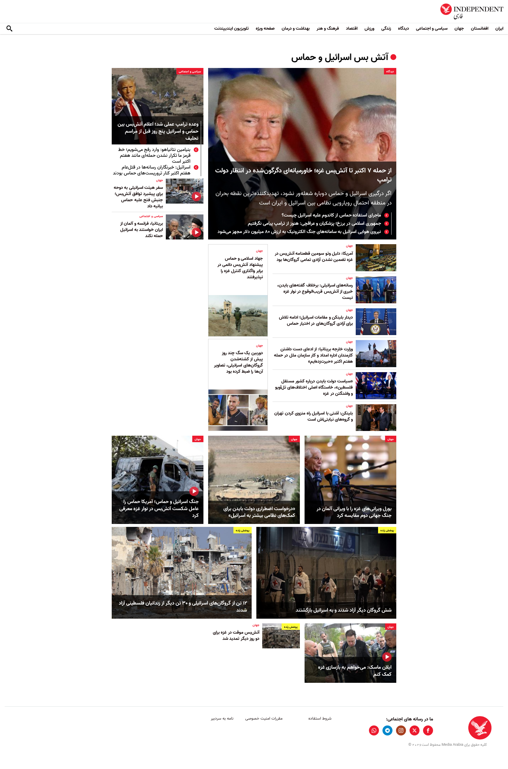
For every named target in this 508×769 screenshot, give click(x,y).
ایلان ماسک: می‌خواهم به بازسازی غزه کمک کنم (355, 671)
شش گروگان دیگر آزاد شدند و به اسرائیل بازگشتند (344, 610)
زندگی (386, 28)
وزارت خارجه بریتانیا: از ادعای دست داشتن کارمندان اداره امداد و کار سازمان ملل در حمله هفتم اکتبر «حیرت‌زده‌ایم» (313, 355)
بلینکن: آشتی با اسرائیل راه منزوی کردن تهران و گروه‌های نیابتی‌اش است (313, 416)
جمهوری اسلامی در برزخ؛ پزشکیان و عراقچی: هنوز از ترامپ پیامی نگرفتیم (314, 224)
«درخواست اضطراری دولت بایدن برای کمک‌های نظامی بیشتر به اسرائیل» (259, 512)
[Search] (9, 29)
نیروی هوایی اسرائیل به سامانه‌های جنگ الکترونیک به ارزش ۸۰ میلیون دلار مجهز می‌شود (299, 232)
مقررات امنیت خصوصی (264, 718)
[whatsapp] (374, 730)
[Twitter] (415, 730)
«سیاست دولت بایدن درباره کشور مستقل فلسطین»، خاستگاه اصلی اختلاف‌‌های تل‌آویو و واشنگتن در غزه (314, 387)
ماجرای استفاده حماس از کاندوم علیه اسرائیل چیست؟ (331, 215)
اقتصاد (351, 28)
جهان (459, 28)
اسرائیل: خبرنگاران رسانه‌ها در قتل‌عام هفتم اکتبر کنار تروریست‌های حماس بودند (151, 170)
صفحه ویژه (265, 28)
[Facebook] (428, 730)
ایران (499, 28)
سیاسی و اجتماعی (431, 28)
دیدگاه (403, 28)
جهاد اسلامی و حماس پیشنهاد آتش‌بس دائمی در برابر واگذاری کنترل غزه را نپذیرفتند (240, 268)
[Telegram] (387, 730)
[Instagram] (401, 730)
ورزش (369, 28)
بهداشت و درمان (296, 28)
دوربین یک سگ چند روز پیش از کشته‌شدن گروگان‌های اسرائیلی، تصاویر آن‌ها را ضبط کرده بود (238, 362)
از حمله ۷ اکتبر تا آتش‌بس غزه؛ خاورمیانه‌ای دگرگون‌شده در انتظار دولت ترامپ (303, 175)
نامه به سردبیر (222, 718)
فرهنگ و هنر (328, 28)
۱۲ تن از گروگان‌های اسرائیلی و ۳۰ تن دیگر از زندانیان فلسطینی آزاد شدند (183, 607)
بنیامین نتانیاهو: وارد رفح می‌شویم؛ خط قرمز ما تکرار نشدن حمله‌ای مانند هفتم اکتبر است (154, 155)
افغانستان (479, 28)
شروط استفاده (320, 718)
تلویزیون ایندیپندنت (231, 28)
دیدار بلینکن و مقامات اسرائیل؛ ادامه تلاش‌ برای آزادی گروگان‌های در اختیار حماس (316, 320)
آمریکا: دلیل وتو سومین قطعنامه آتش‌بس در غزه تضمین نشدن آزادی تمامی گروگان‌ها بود (314, 256)
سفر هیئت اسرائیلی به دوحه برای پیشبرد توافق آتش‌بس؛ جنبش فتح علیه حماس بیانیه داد (138, 197)
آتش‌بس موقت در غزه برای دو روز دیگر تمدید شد (236, 635)
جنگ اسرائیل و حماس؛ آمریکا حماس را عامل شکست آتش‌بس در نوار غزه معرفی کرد (159, 508)
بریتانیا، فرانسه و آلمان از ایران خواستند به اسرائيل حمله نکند (141, 229)
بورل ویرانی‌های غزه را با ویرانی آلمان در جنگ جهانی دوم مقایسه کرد (354, 512)
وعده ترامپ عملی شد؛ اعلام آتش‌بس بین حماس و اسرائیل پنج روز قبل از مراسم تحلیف (158, 131)
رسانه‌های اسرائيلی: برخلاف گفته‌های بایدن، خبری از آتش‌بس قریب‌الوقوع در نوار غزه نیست (315, 291)
